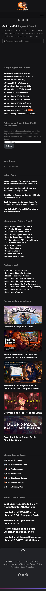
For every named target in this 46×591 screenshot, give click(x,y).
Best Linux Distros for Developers (20, 281)
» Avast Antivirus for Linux (16, 93)
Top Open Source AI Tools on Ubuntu (21, 240)
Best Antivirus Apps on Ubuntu (19, 237)
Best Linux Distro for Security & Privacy (23, 287)
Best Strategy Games (16, 487)
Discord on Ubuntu (13, 253)
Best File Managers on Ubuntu (18, 234)
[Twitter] (23, 20)
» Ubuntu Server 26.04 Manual (17, 89)
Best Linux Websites (14, 292)
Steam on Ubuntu (12, 251)
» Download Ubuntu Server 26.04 (18, 76)
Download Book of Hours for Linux (23, 412)
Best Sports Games (15, 482)
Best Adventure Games (16, 465)
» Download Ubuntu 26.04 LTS (17, 73)
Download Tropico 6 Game (18, 326)
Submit (9, 146)
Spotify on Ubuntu (13, 248)
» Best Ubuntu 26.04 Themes (17, 100)
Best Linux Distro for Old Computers (21, 284)
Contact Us (19, 561)
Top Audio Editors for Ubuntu (18, 229)
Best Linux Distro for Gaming (18, 273)
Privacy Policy (36, 564)
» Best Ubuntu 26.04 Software (17, 103)
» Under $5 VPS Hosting (14, 79)
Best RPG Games (13, 473)
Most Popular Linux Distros (17, 276)
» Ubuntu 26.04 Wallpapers (16, 83)
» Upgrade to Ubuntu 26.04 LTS (18, 86)
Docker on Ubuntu (13, 245)
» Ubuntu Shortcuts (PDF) (18, 110)
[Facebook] (19, 20)
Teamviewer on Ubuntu (15, 243)
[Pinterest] (27, 20)
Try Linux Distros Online (16, 270)
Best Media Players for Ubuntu (18, 226)
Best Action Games (15, 460)
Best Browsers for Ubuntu (17, 232)
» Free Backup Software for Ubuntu (19, 114)
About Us (9, 561)
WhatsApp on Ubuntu (14, 256)
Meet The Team (32, 561)
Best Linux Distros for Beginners (19, 278)
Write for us (24, 564)
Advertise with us (10, 564)
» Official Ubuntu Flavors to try (17, 107)
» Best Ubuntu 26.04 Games (16, 96)
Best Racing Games (14, 469)
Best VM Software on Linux (17, 289)
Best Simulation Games (16, 478)
